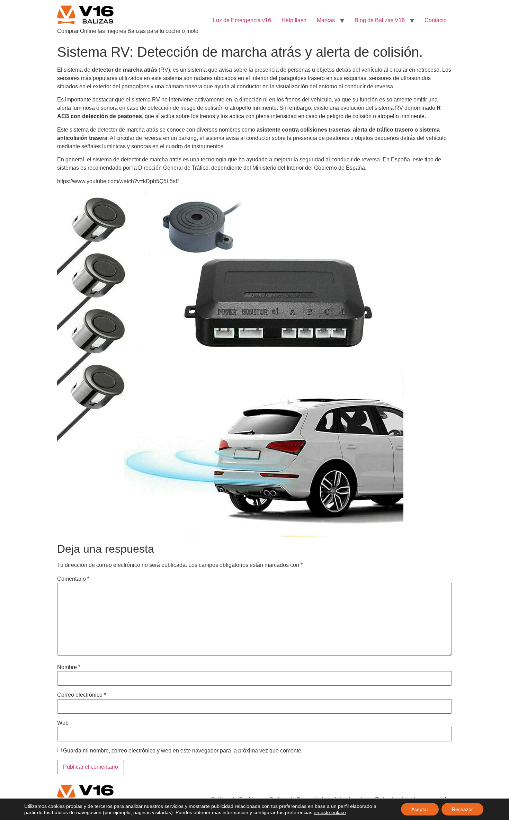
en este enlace (330, 812)
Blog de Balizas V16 (380, 20)
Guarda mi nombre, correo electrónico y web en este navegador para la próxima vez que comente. (183, 751)
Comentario (73, 579)
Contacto (436, 20)
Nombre (68, 667)
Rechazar (462, 809)
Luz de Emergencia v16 (242, 20)
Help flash (294, 20)
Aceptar (419, 809)
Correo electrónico (81, 695)
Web (63, 723)
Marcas (326, 20)
